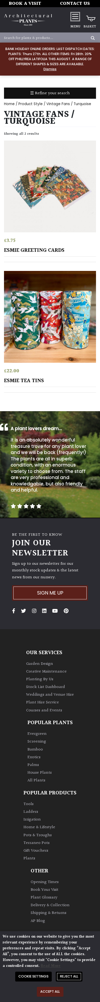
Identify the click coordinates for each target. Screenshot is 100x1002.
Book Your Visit (44, 889)
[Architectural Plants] (28, 20)
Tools (28, 804)
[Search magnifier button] (92, 38)
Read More (51, 966)
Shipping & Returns (48, 913)
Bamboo (35, 749)
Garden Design (39, 664)
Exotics (34, 757)
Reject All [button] (69, 976)
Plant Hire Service (42, 702)
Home (9, 103)
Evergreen (37, 734)
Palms (33, 765)
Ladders (30, 812)
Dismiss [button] (50, 69)
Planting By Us (39, 679)
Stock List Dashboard (45, 687)
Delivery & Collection (50, 905)
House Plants (39, 772)
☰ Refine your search (50, 93)
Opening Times (45, 882)
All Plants (36, 780)
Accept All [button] (50, 991)
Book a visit (25, 3)
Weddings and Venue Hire (50, 694)
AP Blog (38, 921)
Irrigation (32, 819)
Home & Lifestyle (39, 827)
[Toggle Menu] (75, 16)
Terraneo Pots (36, 843)
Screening (36, 741)
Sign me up (50, 592)
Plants (29, 858)
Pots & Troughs (37, 835)
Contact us (75, 3)
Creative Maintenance (46, 671)
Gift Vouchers (35, 850)
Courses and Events (44, 710)
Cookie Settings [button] (33, 976)
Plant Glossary (44, 897)
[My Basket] (89, 16)
